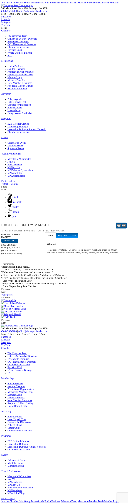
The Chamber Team (17, 36)
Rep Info (62, 235)
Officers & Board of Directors (22, 38)
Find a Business (52, 2)
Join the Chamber (10, 2)
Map (73, 235)
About (50, 235)
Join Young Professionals (31, 2)
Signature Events (15, 148)
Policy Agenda (14, 99)
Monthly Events (15, 145)
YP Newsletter (14, 173)
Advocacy (6, 94)
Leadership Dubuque (17, 126)
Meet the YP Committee (19, 159)
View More (6, 294)
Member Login (111, 2)
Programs (6, 118)
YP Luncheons (14, 164)
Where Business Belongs (19, 52)
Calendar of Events (16, 142)
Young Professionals (11, 153)
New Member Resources (19, 83)
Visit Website (10, 241)
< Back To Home (9, 184)
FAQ (9, 55)
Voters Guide (13, 110)
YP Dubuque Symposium (20, 170)
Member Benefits (16, 80)
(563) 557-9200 (9, 11)
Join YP (11, 161)
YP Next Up (13, 167)
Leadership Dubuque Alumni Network (26, 129)
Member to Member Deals (91, 2)
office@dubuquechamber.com (33, 11)
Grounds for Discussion (19, 104)
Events (4, 137)
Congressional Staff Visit (19, 113)
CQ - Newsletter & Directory (21, 44)
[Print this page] (119, 225)
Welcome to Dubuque (18, 41)
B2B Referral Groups (18, 123)
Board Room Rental (17, 88)
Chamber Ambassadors (18, 47)
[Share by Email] (124, 225)
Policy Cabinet (14, 107)
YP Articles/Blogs (16, 175)
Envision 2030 (14, 50)
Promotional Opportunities (20, 71)
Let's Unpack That (16, 102)
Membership (7, 60)
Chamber (5, 30)
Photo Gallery (8, 181)
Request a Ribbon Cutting (20, 85)
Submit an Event (69, 2)
